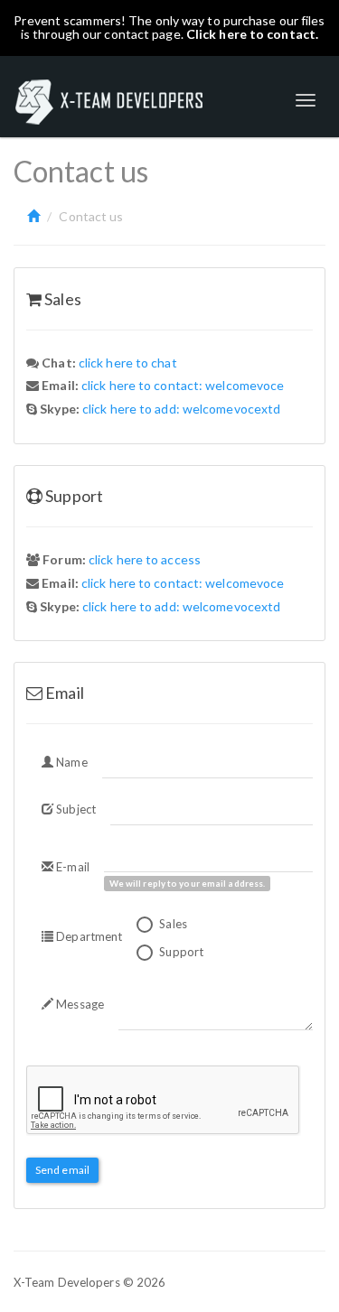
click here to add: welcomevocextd (181, 408)
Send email (62, 1170)
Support (179, 951)
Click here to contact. (252, 34)
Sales (171, 924)
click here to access (145, 559)
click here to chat (128, 362)
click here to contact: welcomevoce (182, 385)
